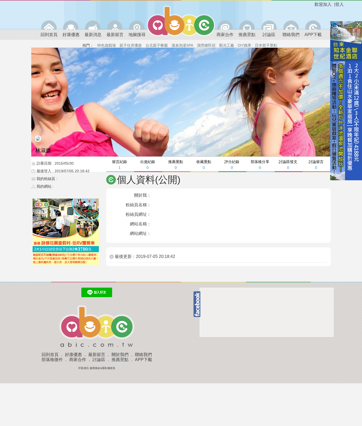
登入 (339, 4)
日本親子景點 (266, 45)
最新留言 (115, 34)
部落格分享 (260, 164)
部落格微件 (52, 359)
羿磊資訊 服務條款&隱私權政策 (96, 368)
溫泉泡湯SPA (182, 45)
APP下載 (313, 34)
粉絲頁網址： (138, 214)
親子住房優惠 (131, 45)
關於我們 (120, 354)
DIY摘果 (244, 45)
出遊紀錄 (147, 164)
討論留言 (316, 164)
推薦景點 (247, 34)
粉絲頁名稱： (138, 205)
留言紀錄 (119, 164)
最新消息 (93, 34)
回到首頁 (49, 34)
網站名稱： (140, 224)
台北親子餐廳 (156, 45)
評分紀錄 (231, 164)
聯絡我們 (290, 34)
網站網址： (140, 233)
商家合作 (225, 34)
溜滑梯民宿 (206, 45)
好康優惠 (71, 34)
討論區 (269, 34)
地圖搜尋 (137, 34)
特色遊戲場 (106, 45)
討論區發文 (288, 164)
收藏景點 (203, 164)
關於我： (142, 195)
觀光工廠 (226, 45)
